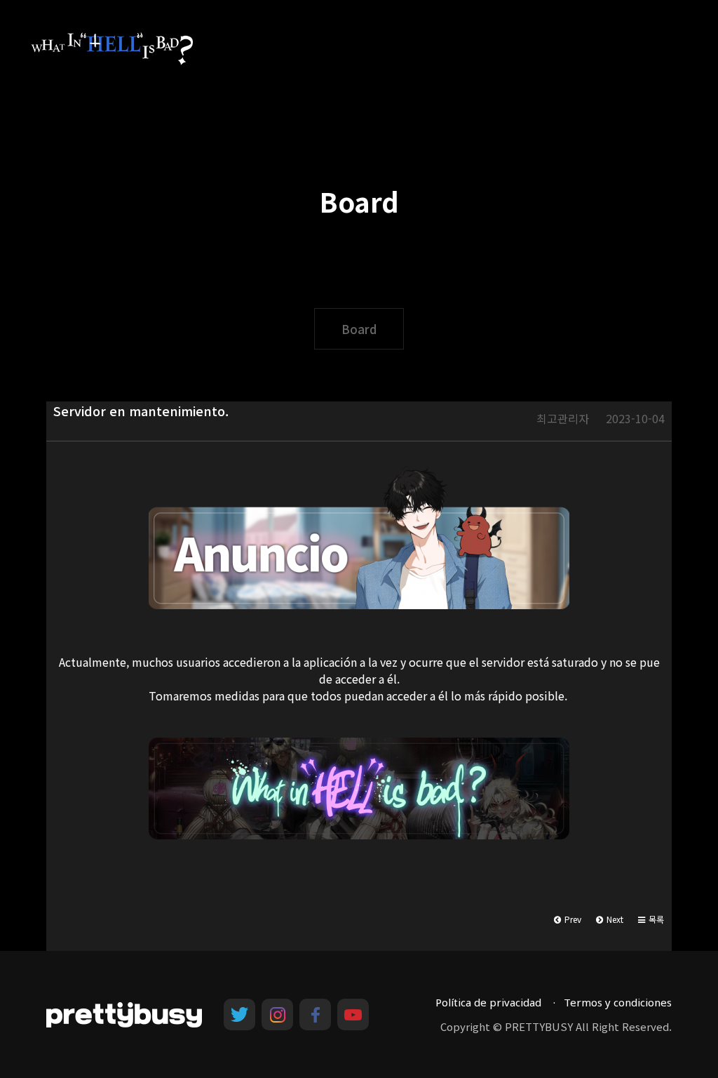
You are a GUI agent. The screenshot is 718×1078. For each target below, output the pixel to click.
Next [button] (613, 919)
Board (359, 329)
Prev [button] (571, 919)
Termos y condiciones (618, 1002)
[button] (651, 919)
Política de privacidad (488, 1002)
